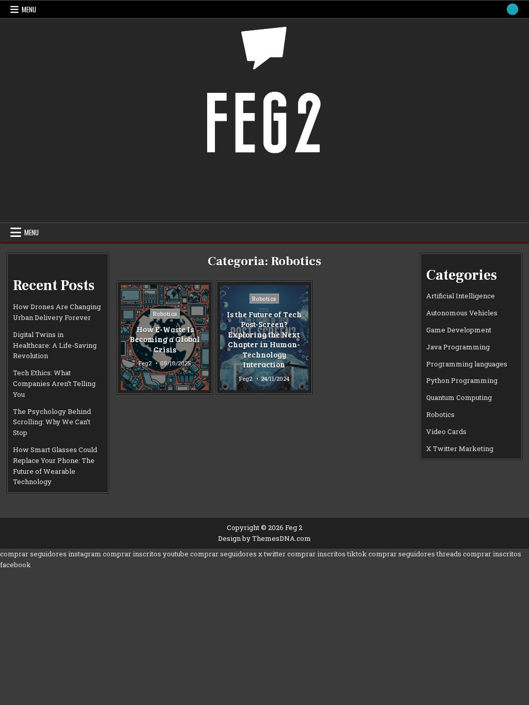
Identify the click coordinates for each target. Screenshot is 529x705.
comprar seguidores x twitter (238, 553)
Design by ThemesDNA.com (264, 538)
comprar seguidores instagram (50, 553)
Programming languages (466, 363)
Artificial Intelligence (460, 295)
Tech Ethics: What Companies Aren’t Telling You (54, 383)
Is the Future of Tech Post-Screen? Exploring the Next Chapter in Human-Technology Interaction (264, 339)
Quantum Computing (459, 397)
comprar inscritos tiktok (327, 553)
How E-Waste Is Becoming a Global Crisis (165, 339)
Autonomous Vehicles (461, 312)
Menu (29, 9)
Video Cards (446, 431)
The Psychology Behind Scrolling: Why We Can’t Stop (52, 422)
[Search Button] (512, 9)
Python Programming (461, 380)
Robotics (165, 313)
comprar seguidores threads (414, 553)
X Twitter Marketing (459, 448)
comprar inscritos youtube (146, 553)
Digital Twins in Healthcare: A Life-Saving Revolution (55, 345)
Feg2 (144, 363)
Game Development (458, 329)
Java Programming (458, 346)
